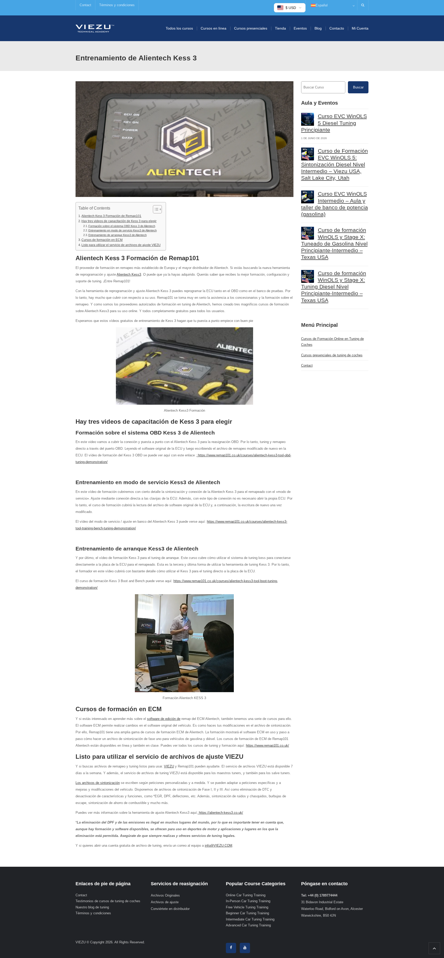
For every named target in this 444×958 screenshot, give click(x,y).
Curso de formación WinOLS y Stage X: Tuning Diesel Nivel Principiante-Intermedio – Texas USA (333, 286)
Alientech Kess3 (129, 274)
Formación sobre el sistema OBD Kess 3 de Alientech (121, 226)
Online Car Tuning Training (245, 895)
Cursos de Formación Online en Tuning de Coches (332, 342)
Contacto (336, 28)
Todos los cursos (179, 28)
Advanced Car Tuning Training (248, 925)
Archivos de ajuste (165, 902)
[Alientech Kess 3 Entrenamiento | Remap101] (95, 28)
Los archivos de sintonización (98, 783)
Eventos (300, 28)
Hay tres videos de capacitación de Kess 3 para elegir (118, 221)
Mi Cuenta (360, 28)
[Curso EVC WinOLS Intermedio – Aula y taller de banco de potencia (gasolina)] (307, 197)
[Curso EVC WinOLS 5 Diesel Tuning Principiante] (307, 119)
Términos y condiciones (117, 5)
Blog (318, 28)
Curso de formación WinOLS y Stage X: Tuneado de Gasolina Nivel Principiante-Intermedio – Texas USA (334, 243)
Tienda (280, 28)
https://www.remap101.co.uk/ (267, 745)
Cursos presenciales (250, 28)
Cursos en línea (213, 28)
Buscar (358, 87)
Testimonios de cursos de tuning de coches (108, 901)
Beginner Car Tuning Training (247, 913)
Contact (85, 5)
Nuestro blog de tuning (92, 907)
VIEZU (169, 766)
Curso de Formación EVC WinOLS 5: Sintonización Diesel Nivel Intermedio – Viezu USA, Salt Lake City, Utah (334, 164)
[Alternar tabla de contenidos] (155, 209)
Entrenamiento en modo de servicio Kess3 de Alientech (122, 230)
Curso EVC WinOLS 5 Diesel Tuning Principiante (334, 123)
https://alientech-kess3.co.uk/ (220, 813)
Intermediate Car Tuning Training (250, 919)
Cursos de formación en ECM (102, 239)
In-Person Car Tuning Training (248, 901)
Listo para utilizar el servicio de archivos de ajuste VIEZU (121, 245)
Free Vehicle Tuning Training (247, 907)
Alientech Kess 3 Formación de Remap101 (111, 216)
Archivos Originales (165, 895)
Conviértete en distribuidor (170, 909)
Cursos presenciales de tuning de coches (332, 355)
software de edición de (163, 719)
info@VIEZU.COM (218, 845)
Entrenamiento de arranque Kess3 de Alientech (117, 235)
